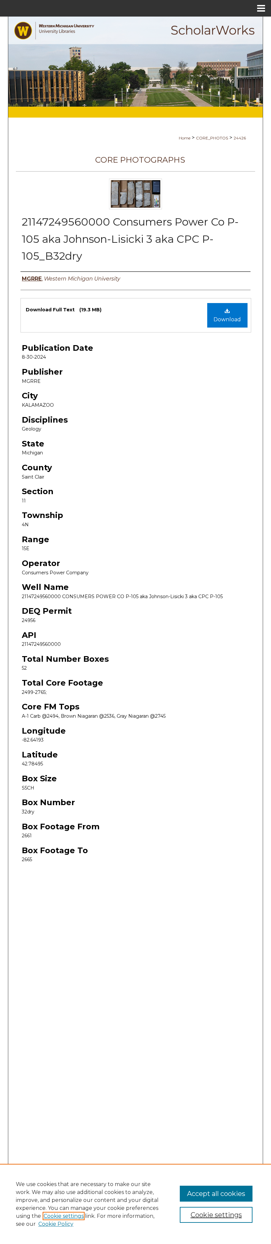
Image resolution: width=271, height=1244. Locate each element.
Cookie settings (64, 1216)
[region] (135, 1204)
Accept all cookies (216, 1194)
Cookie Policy (55, 1224)
